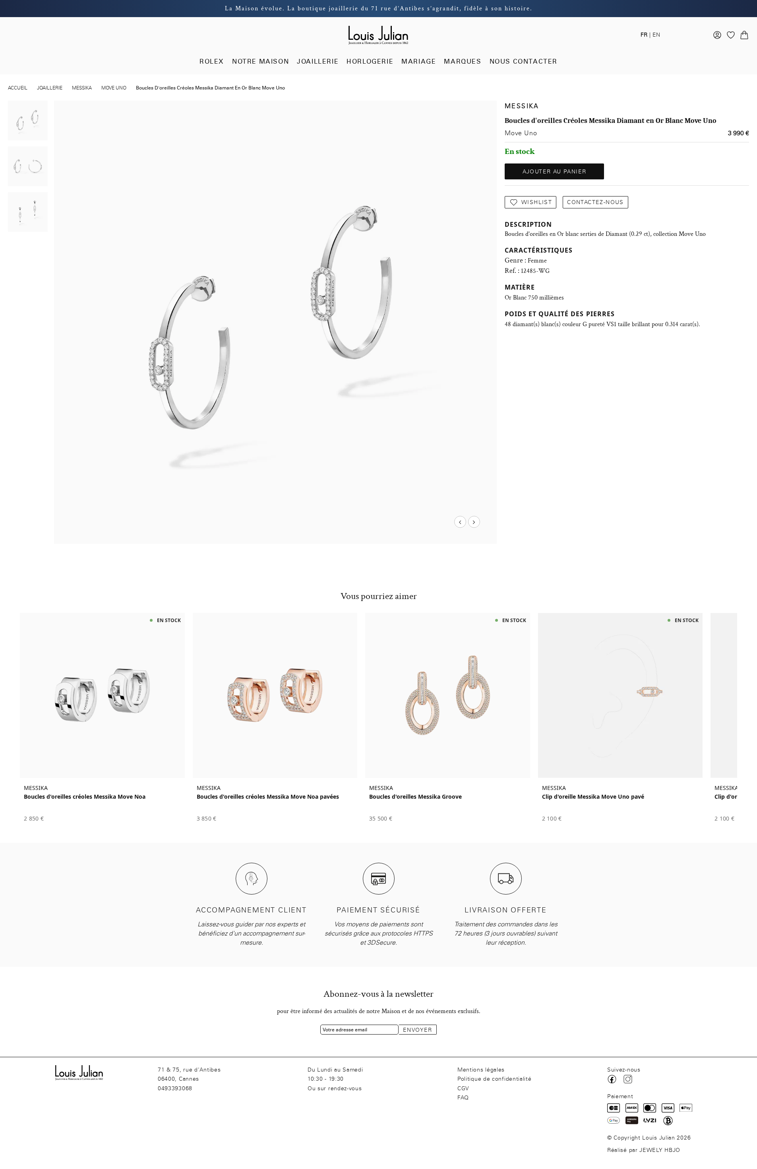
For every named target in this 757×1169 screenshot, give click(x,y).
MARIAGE (418, 61)
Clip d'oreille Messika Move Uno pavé (593, 797)
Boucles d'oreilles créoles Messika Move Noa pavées (268, 797)
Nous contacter (524, 61)
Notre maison (260, 61)
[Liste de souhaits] (731, 35)
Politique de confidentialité (494, 1079)
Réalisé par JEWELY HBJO (643, 1150)
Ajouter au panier (555, 171)
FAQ (463, 1097)
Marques (462, 61)
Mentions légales (481, 1069)
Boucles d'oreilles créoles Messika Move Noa (84, 797)
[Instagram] (628, 1079)
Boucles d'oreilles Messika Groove (415, 797)
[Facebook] (612, 1079)
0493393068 (175, 1088)
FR (644, 34)
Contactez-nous (595, 202)
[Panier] (744, 35)
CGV (463, 1088)
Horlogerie (370, 61)
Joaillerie (318, 61)
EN (656, 34)
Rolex (211, 61)
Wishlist (536, 202)
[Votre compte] (717, 35)
